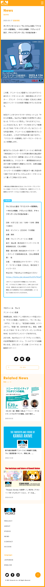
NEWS (6, 536)
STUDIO (7, 531)
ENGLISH (8, 565)
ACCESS (7, 547)
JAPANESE (8, 560)
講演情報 (16, 20)
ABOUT (7, 526)
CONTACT (8, 541)
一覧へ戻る (22, 367)
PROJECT (8, 521)
